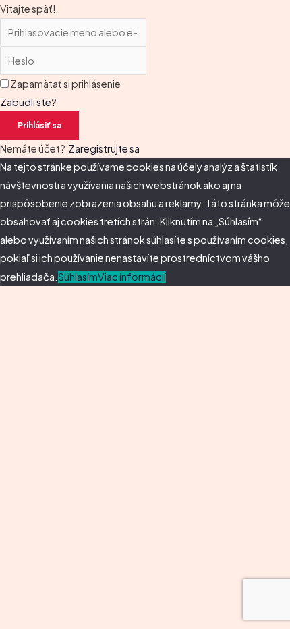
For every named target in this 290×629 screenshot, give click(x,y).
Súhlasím (78, 277)
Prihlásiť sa (39, 125)
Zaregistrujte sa (104, 148)
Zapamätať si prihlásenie (65, 84)
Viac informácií (132, 277)
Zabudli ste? (28, 102)
